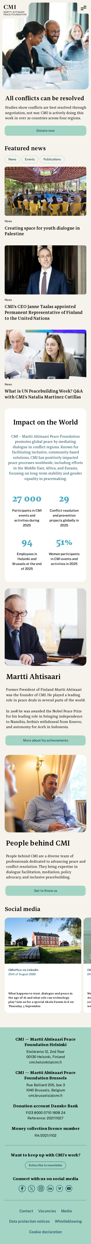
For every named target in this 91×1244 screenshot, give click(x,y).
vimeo (59, 1188)
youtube (68, 1188)
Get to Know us (45, 890)
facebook (22, 1188)
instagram (40, 1188)
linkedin (50, 1188)
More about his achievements (45, 740)
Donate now (45, 130)
